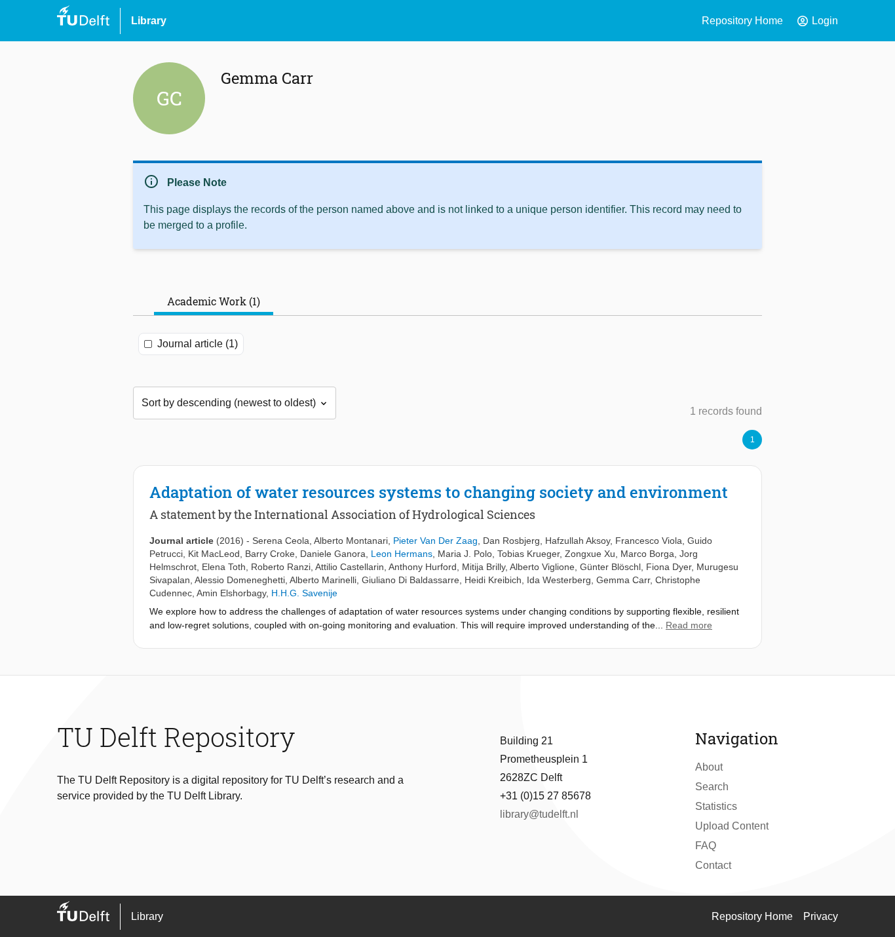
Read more (689, 625)
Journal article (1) (197, 343)
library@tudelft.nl (539, 814)
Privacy (820, 916)
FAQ (705, 845)
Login (817, 21)
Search (712, 786)
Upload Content (732, 826)
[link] (447, 557)
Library (148, 20)
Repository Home (742, 20)
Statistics (716, 806)
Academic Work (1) (213, 301)
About (709, 767)
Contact (713, 865)
